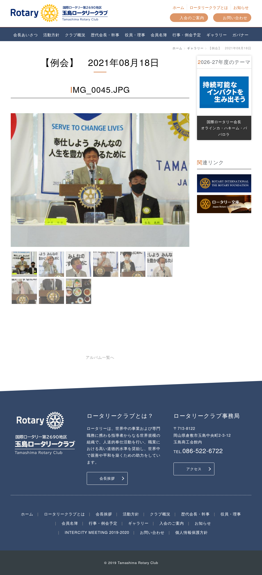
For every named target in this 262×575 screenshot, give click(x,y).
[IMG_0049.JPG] (78, 264)
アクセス (194, 468)
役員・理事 (135, 34)
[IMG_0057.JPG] (160, 264)
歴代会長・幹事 (105, 34)
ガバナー (240, 34)
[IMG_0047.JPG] (51, 264)
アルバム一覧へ (100, 357)
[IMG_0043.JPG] (78, 291)
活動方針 (51, 34)
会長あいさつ (25, 34)
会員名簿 (159, 34)
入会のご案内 (192, 17)
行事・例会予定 (186, 34)
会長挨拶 (107, 478)
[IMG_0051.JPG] (105, 264)
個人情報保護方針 (191, 532)
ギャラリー (216, 34)
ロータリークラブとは (209, 7)
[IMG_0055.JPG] (133, 264)
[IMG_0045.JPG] (24, 264)
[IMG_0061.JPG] (24, 291)
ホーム (178, 7)
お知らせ (241, 7)
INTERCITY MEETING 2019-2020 (97, 532)
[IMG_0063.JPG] (51, 291)
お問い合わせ (235, 17)
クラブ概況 (75, 34)
